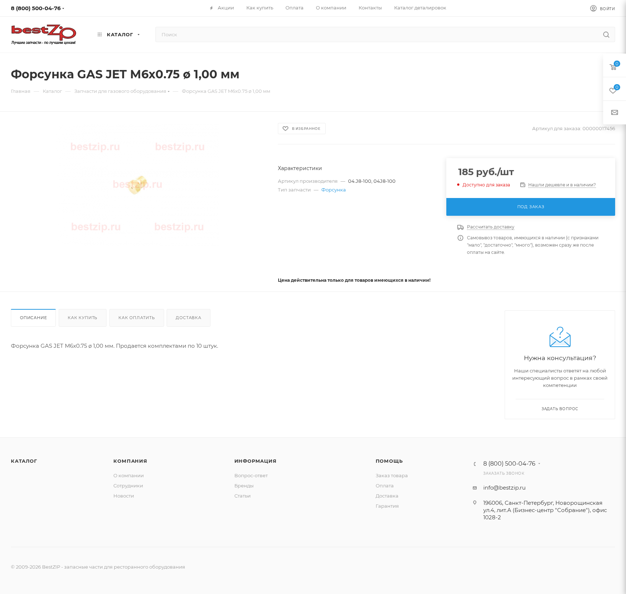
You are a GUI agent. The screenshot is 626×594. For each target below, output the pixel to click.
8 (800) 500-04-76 (36, 8)
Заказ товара (392, 475)
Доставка (188, 317)
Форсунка (333, 190)
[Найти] (606, 34)
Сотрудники (128, 485)
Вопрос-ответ (251, 475)
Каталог (24, 461)
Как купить (82, 317)
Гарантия (387, 506)
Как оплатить (136, 317)
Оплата (385, 485)
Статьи (242, 496)
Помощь (389, 461)
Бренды (244, 485)
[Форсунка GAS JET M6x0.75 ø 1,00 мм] (138, 185)
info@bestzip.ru (504, 487)
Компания (130, 461)
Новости (123, 496)
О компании (128, 475)
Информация (255, 461)
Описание (33, 317)
